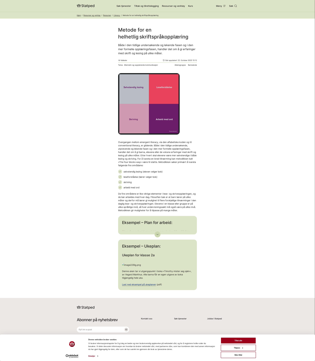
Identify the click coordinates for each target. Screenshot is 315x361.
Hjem (79, 15)
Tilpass (237, 348)
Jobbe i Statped (214, 318)
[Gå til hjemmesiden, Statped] (85, 6)
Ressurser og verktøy (173, 6)
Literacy (117, 15)
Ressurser (107, 15)
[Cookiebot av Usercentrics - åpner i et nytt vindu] (72, 356)
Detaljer (91, 356)
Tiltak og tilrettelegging (146, 6)
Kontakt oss (146, 318)
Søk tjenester (124, 6)
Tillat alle (238, 340)
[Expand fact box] (157, 234)
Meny (219, 6)
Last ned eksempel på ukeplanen (139, 284)
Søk (231, 6)
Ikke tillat (238, 355)
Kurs (190, 6)
